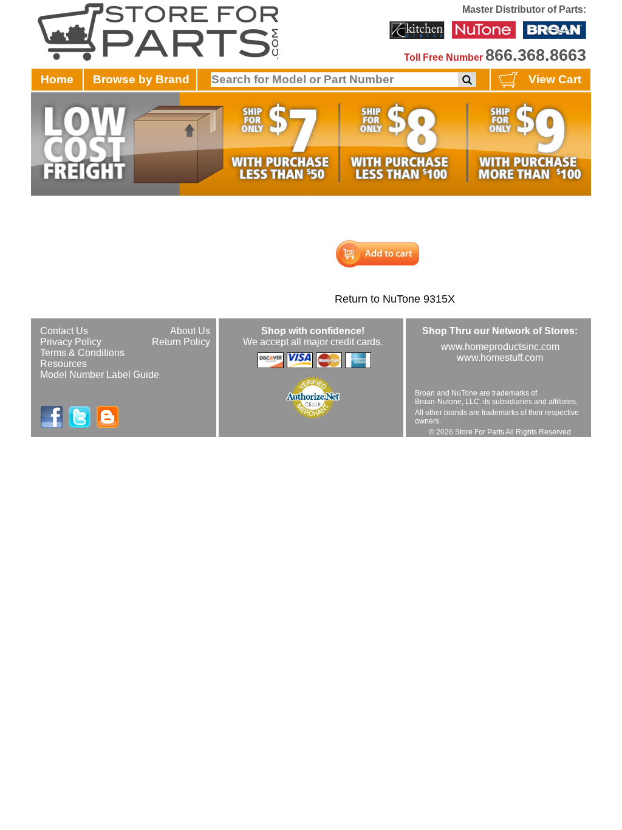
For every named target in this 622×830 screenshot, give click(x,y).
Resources (63, 363)
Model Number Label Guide (99, 374)
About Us (190, 331)
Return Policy (181, 342)
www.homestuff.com (500, 357)
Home (57, 79)
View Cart (554, 79)
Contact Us (64, 331)
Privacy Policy (70, 342)
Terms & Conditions (82, 353)
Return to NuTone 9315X (395, 299)
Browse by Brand (141, 79)
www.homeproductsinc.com (500, 346)
